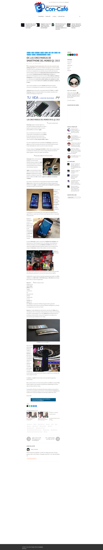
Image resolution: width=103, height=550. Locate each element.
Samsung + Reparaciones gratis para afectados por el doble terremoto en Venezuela (61, 25)
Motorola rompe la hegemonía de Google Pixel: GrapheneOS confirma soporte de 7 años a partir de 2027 (75, 188)
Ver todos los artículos (32, 458)
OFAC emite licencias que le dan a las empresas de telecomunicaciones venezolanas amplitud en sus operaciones (45, 26)
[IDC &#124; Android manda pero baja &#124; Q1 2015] (54, 415)
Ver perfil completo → (71, 100)
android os (30, 424)
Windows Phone (54, 430)
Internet (69, 67)
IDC (49, 52)
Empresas (69, 70)
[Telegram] (75, 55)
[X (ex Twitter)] (72, 55)
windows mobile (46, 430)
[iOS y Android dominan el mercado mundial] (32, 415)
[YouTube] (77, 55)
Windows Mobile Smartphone (41, 54)
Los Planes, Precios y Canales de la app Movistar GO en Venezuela (75, 176)
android (28, 52)
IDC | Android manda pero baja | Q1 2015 (50, 438)
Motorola (29, 54)
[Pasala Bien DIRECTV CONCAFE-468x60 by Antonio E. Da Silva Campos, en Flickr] (43, 155)
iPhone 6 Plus (36, 426)
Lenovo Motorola (43, 426)
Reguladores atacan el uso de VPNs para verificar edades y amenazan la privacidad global (30, 25)
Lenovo (56, 52)
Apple (33, 52)
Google (42, 52)
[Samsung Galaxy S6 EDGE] (43, 108)
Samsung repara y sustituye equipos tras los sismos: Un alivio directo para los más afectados (73, 131)
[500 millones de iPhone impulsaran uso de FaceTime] (43, 415)
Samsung (33, 54)
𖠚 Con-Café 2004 (61, 16)
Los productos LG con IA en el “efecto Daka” (76, 156)
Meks (33, 547)
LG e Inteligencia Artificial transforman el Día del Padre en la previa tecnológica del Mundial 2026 (74, 138)
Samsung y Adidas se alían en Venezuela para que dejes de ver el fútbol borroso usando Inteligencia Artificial (74, 151)
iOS (52, 52)
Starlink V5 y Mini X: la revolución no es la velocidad (75, 171)
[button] (24, 21)
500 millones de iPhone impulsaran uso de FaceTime (42, 419)
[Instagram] (70, 55)
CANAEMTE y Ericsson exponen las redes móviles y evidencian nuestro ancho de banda (75, 182)
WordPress (41, 547)
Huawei (46, 52)
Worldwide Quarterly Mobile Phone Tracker (35, 431)
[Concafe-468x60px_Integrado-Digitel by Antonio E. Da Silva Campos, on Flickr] (43, 97)
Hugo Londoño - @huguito (71, 90)
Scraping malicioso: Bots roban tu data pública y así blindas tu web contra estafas (77, 25)
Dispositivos (69, 61)
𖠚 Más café (48, 16)
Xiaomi (49, 54)
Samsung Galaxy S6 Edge (41, 428)
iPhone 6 (29, 426)
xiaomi (46, 431)
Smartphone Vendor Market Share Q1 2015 (34, 430)
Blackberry (37, 52)
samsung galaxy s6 (31, 428)
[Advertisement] (51, 42)
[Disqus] (43, 477)
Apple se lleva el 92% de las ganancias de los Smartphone (36, 439)
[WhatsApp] (68, 55)
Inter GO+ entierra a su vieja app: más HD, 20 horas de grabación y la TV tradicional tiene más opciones (76, 166)
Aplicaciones (69, 65)
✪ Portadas (41, 16)
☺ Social (54, 16)
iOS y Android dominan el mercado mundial (31, 419)
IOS (56, 424)
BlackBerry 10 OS (42, 424)
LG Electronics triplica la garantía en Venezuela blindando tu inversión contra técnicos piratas (76, 144)
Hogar (68, 68)
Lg (59, 52)
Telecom (69, 63)
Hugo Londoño (38, 63)
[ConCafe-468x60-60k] (43, 399)
